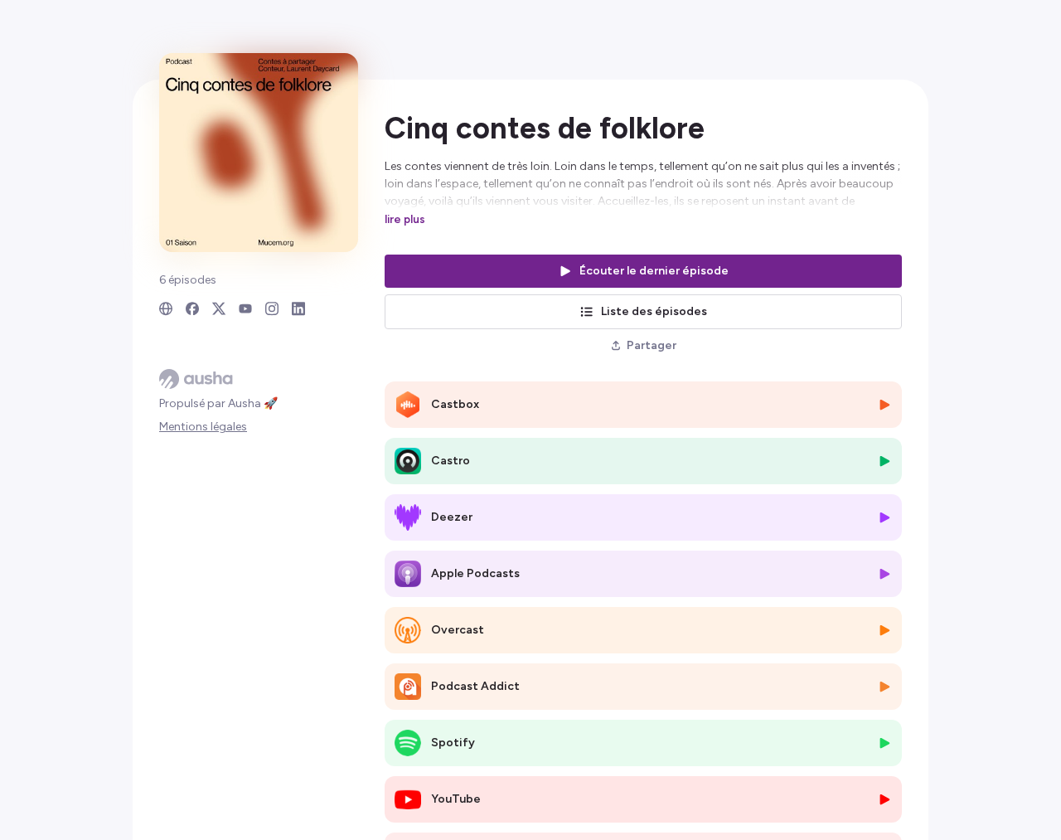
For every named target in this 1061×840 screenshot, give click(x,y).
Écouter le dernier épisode (654, 271)
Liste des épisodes (654, 311)
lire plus (405, 219)
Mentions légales (203, 427)
